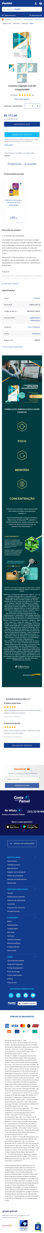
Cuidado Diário (12, 929)
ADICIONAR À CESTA (22, 124)
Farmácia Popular (13, 911)
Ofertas (10, 979)
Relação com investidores (16, 872)
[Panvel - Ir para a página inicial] (17, 3)
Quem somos (12, 861)
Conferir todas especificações (12, 347)
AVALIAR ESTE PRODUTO (22, 745)
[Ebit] (24, 1225)
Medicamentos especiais (16, 897)
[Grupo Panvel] (9, 1210)
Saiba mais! (9, 145)
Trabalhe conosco (13, 865)
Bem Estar (16, 23)
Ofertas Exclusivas (28, 19)
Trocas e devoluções (14, 975)
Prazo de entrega (13, 971)
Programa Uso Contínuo (16, 907)
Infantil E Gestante (14, 939)
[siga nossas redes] (11, 995)
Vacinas (10, 893)
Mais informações (22, 99)
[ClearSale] (7, 1225)
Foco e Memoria (34, 327)
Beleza (9, 921)
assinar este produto (22, 135)
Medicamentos (12, 925)
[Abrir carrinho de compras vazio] (40, 3)
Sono (31, 23)
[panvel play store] (30, 826)
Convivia (36, 298)
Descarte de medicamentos (17, 879)
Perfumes (10, 936)
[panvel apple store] (12, 826)
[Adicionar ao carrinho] (20, 183)
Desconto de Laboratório (16, 900)
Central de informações (15, 960)
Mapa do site (11, 982)
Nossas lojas (11, 883)
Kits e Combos (18, 19)
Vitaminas (25, 23)
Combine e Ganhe (38, 19)
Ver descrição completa (10, 284)
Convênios (11, 904)
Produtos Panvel (13, 947)
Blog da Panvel (12, 868)
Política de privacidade (15, 876)
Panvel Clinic (11, 950)
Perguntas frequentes (15, 964)
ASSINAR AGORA (22, 785)
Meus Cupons (8, 19)
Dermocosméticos (13, 943)
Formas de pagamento (15, 968)
